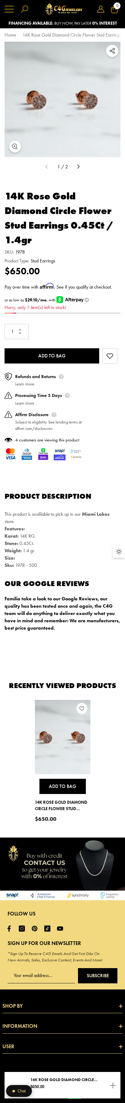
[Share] (112, 51)
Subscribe (98, 975)
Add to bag (52, 356)
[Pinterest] (36, 928)
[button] (100, 9)
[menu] (9, 9)
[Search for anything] (24, 9)
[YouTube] (61, 928)
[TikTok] (48, 928)
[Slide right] (78, 167)
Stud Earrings (43, 261)
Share (112, 51)
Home (10, 35)
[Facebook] (10, 928)
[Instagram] (23, 928)
